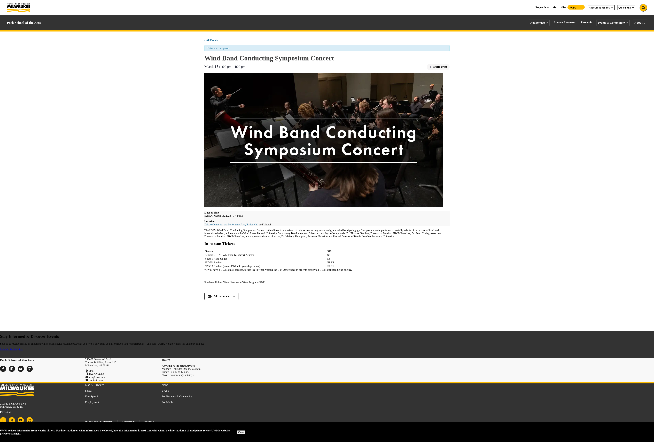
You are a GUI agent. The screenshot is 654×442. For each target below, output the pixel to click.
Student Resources (564, 22)
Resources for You (599, 7)
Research (586, 22)
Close (241, 432)
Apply (573, 7)
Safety (88, 390)
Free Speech (91, 396)
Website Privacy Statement (99, 421)
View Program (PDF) (253, 282)
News (165, 384)
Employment (92, 402)
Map (91, 370)
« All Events (211, 40)
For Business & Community (177, 396)
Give (563, 7)
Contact (7, 412)
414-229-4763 (96, 374)
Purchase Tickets (213, 282)
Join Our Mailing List (11, 349)
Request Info (542, 7)
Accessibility (128, 421)
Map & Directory (94, 384)
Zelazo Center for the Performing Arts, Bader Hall (231, 224)
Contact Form (96, 380)
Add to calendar (222, 296)
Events (165, 390)
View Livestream (232, 282)
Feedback (149, 421)
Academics (537, 22)
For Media (167, 402)
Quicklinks (624, 7)
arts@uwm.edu (97, 377)
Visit (555, 7)
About (638, 22)
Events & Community (611, 22)
